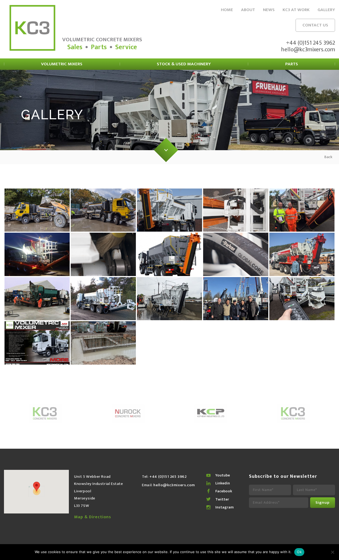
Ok (299, 552)
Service (126, 47)
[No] (332, 552)
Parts (99, 47)
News (269, 9)
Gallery (326, 9)
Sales (74, 47)
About (248, 9)
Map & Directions (92, 517)
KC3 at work (296, 9)
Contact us (315, 25)
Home (227, 9)
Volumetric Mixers (61, 64)
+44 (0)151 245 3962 (310, 43)
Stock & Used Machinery (184, 64)
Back (328, 157)
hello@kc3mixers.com (308, 49)
